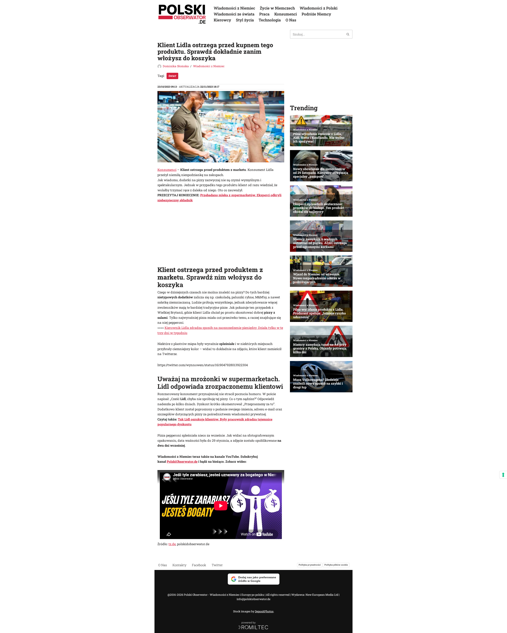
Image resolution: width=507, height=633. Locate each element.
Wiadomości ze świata (234, 13)
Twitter (217, 565)
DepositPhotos (264, 611)
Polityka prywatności (310, 565)
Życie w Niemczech (277, 8)
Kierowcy (222, 19)
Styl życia (245, 19)
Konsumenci (285, 13)
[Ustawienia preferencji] (503, 475)
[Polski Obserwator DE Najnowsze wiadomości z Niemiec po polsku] (182, 14)
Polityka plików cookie (336, 565)
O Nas (291, 19)
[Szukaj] (348, 34)
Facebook (199, 565)
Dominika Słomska (176, 66)
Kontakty (179, 565)
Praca (264, 13)
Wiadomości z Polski (318, 8)
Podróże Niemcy (316, 13)
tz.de (172, 544)
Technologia (270, 19)
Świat (172, 76)
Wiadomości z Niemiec (234, 8)
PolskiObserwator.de (182, 461)
